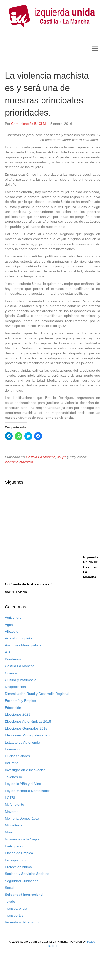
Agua (9, 625)
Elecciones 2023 (17, 714)
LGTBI (10, 798)
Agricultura (13, 617)
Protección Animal (18, 867)
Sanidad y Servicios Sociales (27, 874)
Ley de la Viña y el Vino (23, 784)
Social (9, 888)
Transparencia (16, 908)
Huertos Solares (17, 756)
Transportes (14, 915)
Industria (11, 763)
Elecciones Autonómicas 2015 (28, 721)
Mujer (61, 457)
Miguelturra (13, 825)
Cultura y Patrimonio (20, 680)
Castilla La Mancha (40, 457)
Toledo (10, 901)
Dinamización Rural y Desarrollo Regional (37, 694)
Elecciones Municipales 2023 (27, 735)
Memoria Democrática (22, 818)
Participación (15, 846)
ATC (8, 652)
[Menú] (95, 48)
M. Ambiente (14, 804)
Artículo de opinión (19, 638)
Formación (13, 749)
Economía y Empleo (20, 701)
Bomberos (13, 659)
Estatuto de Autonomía (22, 742)
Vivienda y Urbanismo (22, 922)
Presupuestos (15, 860)
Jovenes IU (13, 777)
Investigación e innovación (25, 770)
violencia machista (19, 462)
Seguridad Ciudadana (22, 881)
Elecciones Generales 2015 (26, 728)
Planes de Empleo (19, 853)
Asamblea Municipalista (23, 645)
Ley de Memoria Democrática (28, 791)
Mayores (11, 812)
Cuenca (11, 673)
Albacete (11, 631)
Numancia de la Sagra (22, 839)
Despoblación (15, 687)
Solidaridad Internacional (24, 894)
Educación (13, 707)
